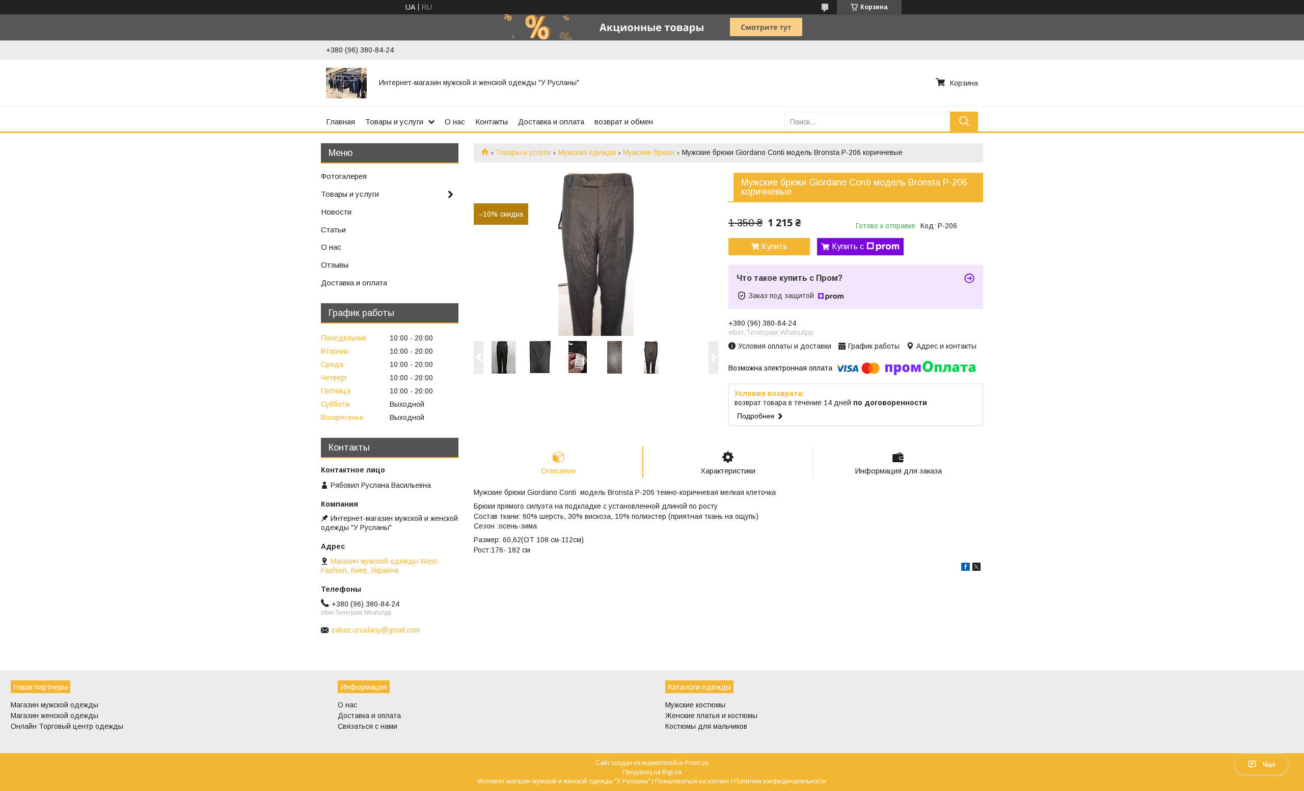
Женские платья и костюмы (711, 715)
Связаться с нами (367, 726)
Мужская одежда (587, 152)
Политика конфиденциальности (780, 781)
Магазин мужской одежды (54, 705)
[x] (976, 568)
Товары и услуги (394, 121)
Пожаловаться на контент (692, 781)
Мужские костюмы (695, 705)
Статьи (333, 229)
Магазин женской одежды (54, 715)
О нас (455, 121)
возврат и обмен (623, 121)
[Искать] (964, 121)
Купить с (848, 246)
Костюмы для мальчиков (706, 726)
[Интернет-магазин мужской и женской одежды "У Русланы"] (346, 82)
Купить (774, 246)
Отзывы (334, 264)
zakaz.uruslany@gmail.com (375, 630)
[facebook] (965, 568)
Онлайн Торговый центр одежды (67, 726)
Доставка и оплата (551, 121)
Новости (336, 211)
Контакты (491, 121)
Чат (1269, 764)
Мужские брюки (648, 152)
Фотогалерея (344, 176)
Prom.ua (697, 763)
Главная (340, 121)
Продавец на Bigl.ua (652, 772)
